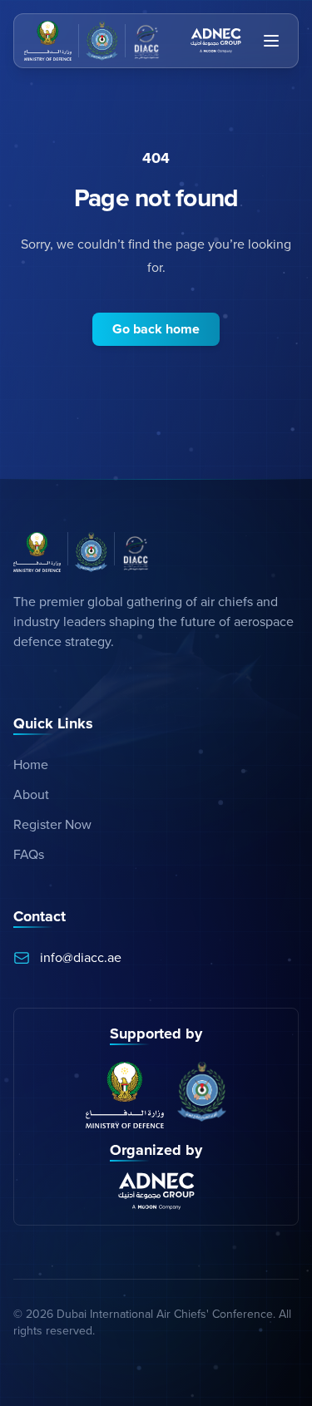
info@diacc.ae (80, 957)
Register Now (52, 824)
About (31, 794)
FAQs (28, 854)
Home (30, 764)
